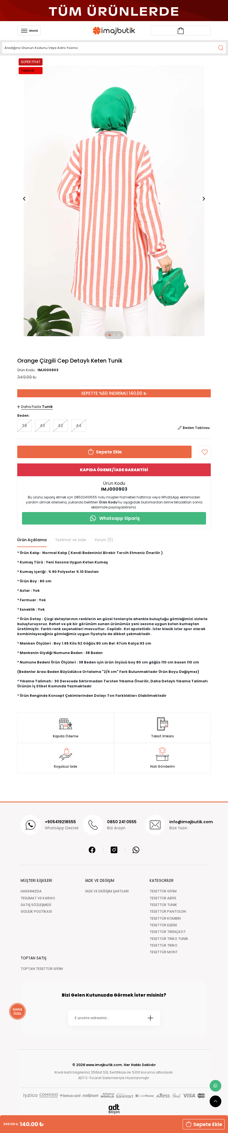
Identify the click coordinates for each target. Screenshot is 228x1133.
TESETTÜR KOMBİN (165, 918)
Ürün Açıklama (32, 540)
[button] (109, 335)
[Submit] (150, 1018)
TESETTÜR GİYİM (163, 891)
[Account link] (181, 31)
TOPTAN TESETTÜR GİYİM (42, 968)
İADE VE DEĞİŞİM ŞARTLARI (107, 891)
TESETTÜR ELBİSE (163, 925)
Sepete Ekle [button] (207, 1124)
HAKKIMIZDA (31, 891)
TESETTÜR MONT (164, 952)
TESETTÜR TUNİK (163, 904)
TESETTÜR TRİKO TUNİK (169, 938)
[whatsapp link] (215, 1086)
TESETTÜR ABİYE (163, 898)
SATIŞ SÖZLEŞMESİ (36, 904)
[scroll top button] (215, 1101)
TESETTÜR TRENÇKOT (168, 931)
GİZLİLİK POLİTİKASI (36, 911)
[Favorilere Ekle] (204, 452)
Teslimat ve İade (70, 540)
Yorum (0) (104, 540)
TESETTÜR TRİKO (163, 945)
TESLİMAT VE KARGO (38, 898)
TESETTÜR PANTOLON (168, 911)
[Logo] (114, 30)
